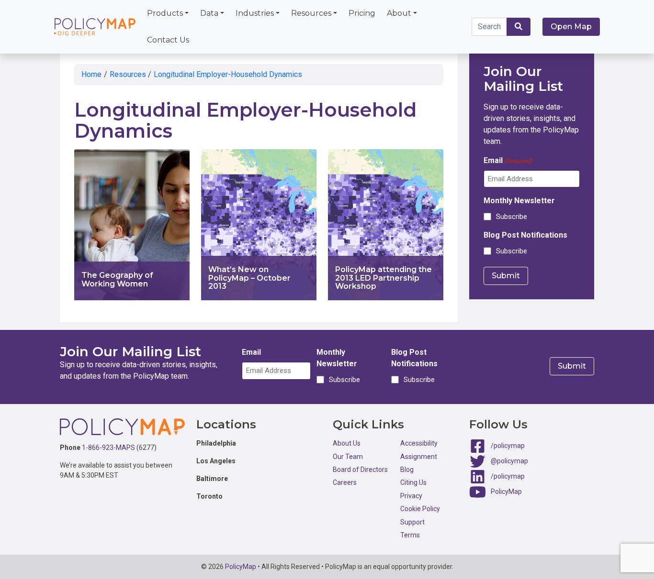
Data (209, 13)
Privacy (411, 496)
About (399, 13)
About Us (347, 443)
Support (412, 522)
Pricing (362, 13)
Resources (311, 13)
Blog (407, 469)
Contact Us (168, 39)
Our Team (348, 456)
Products (165, 13)
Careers (345, 482)
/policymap (508, 445)
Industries (255, 13)
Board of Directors (360, 469)
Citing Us (413, 482)
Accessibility (419, 443)
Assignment (418, 456)
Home (91, 74)
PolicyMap (506, 491)
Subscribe (511, 216)
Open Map (571, 26)
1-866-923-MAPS (108, 447)
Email (508, 160)
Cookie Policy (420, 509)
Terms (410, 535)
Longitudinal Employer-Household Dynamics (228, 74)
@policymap (509, 461)
